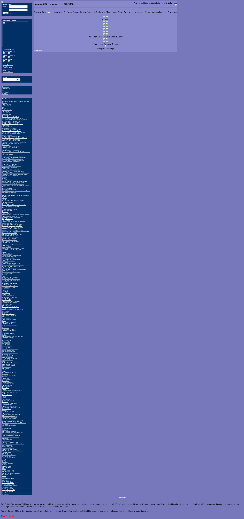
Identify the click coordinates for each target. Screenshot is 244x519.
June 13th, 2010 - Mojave (9, 164)
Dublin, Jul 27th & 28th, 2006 (10, 251)
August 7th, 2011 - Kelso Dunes (11, 131)
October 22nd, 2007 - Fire (9, 223)
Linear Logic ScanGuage (9, 283)
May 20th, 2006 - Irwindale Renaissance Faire (15, 231)
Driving (4, 397)
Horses (4, 476)
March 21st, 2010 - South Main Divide (13, 171)
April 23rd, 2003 (7, 354)
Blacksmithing (6, 145)
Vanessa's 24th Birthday (9, 418)
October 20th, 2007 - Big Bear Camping (14, 221)
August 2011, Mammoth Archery (11, 133)
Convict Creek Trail (7, 126)
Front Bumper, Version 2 (9, 365)
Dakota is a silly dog (8, 350)
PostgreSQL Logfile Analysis (10, 307)
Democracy (5, 328)
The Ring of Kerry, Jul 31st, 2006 (11, 244)
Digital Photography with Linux (11, 263)
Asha (3, 316)
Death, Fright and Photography (11, 272)
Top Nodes (5, 332)
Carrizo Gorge (6, 168)
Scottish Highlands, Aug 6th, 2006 (12, 226)
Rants (4, 396)
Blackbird (4, 462)
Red (3, 153)
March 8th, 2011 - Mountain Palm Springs (14, 142)
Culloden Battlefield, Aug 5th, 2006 (12, 230)
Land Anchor (6, 112)
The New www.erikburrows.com (11, 473)
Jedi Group (5, 494)
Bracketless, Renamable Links (11, 407)
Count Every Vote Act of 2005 (11, 280)
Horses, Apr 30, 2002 (8, 457)
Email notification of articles (10, 434)
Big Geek (5, 212)
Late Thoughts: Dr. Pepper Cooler (12, 390)
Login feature (6, 441)
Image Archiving (6, 281)
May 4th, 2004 (6, 300)
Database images (7, 382)
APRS (4, 459)
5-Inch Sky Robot (7, 104)
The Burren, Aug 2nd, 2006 (10, 235)
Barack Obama (6, 213)
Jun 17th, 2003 (6, 347)
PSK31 (4, 469)
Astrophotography (7, 202)
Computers (5, 480)
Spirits (4, 321)
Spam (4, 308)
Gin (3, 107)
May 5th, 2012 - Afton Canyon (11, 122)
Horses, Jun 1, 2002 (8, 446)
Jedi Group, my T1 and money (11, 414)
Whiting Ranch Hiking (8, 260)
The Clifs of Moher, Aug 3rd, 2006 (12, 234)
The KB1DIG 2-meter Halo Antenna (12, 336)
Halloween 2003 (7, 323)
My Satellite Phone (7, 360)
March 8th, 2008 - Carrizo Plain (11, 217)
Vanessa (50, 12)
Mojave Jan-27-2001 (8, 488)
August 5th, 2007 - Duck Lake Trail (12, 227)
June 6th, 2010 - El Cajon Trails (11, 165)
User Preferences (7, 439)
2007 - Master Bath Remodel (10, 241)
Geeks (4, 477)
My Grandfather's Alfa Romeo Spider (13, 216)
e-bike (4, 70)
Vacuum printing (7, 69)
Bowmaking (5, 115)
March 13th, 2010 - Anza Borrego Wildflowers (15, 172)
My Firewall (5, 413)
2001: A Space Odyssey (9, 455)
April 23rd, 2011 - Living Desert (11, 139)
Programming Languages (9, 485)
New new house (7, 379)
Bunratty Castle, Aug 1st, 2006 (11, 237)
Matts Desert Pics (7, 481)
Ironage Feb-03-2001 (8, 490)
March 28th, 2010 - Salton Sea (11, 170)
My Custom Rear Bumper (9, 417)
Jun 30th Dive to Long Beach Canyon (13, 420)
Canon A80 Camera (8, 295)
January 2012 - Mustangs (9, 128)
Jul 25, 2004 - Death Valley (10, 297)
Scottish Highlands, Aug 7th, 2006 (12, 224)
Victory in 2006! (6, 246)
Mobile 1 (4, 376)
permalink (38, 51)
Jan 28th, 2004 (6, 311)
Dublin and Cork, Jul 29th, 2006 (11, 249)
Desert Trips (5, 388)
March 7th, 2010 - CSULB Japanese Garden (15, 174)
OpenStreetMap (7, 179)
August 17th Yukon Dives (9, 403)
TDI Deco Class (6, 456)
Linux (3, 393)
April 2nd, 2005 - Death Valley (11, 279)
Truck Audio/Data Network (9, 240)
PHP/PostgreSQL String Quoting (11, 421)
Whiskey (4, 198)
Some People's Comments (10, 348)
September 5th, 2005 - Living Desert (13, 265)
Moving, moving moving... (9, 375)
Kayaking (5, 290)
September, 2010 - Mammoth (10, 150)
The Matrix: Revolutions (9, 322)
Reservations (6, 399)
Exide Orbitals (6, 318)
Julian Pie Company (8, 333)
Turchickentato (6, 114)
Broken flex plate (7, 188)
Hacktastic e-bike (7, 110)
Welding (4, 410)
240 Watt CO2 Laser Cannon (10, 427)
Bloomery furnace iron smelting (11, 161)
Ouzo (3, 326)
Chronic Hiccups (7, 298)
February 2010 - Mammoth (10, 175)
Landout (5, 66)
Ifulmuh (4, 389)
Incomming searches (8, 337)
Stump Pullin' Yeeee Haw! (9, 302)
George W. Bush (7, 395)
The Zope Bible (6, 467)
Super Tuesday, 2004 (8, 287)
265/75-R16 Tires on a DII (9, 392)
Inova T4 (4, 276)
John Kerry (5, 288)
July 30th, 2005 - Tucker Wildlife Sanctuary (14, 269)
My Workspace (6, 428)
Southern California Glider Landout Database (15, 101)
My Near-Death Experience (10, 362)
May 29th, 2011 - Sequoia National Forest (14, 138)
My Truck (4, 464)
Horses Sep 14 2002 (8, 400)
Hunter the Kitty (6, 474)
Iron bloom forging (7, 154)
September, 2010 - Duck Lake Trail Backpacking (16, 152)
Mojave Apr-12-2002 (8, 470)
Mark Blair (5, 93)
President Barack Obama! (9, 209)
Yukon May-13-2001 (8, 478)
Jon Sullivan (5, 92)
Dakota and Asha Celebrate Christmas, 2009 (15, 181)
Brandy (4, 199)
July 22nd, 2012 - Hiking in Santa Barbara (14, 119)
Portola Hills (5, 378)
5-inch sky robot (7, 67)
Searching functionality (9, 425)
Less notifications (7, 404)
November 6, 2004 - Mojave (10, 286)
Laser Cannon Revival (8, 364)
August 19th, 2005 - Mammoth (11, 266)
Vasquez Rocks (6, 466)
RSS (3, 193)
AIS (3, 207)
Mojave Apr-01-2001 (8, 484)
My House (5, 374)
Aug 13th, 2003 (6, 340)
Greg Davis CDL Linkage (9, 325)
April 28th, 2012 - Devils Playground (12, 124)
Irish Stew (5, 291)
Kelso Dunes (6, 386)
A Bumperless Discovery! (9, 416)
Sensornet (5, 203)
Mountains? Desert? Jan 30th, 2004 (12, 309)
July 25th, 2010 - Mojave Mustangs (12, 158)
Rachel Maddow (7, 210)
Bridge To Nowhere (7, 219)
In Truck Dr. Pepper (7, 383)
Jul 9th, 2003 (6, 344)
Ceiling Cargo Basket (8, 314)
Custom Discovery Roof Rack (10, 117)
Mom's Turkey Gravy (8, 329)
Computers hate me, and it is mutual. (13, 443)
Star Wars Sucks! (7, 445)
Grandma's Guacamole (9, 330)
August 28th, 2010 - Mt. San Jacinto (13, 156)
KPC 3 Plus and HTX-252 (9, 372)
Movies (4, 460)
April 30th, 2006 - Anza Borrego (11, 255)
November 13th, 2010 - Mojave (11, 146)
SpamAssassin (6, 367)
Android (4, 149)
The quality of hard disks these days (12, 432)
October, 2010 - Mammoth (9, 147)
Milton (4, 371)
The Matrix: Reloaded (8, 351)
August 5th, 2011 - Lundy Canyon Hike (13, 132)
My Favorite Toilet (7, 385)
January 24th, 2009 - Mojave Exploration (14, 205)
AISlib (4, 178)
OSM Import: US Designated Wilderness (14, 157)
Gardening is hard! (7, 339)
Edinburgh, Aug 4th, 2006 (9, 233)
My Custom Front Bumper (9, 406)
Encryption (5, 312)
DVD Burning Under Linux (9, 358)
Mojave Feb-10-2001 (8, 483)
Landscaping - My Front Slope (11, 301)
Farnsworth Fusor (8, 72)
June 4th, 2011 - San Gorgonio (11, 136)
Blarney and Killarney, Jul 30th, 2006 (13, 248)
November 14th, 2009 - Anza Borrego (13, 184)
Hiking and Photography (9, 267)
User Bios (5, 438)
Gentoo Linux (6, 284)
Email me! (122, 497)
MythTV (4, 274)
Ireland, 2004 (6, 294)
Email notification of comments (11, 435)
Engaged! (5, 262)
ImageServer (6, 88)
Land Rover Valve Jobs (9, 319)
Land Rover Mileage (8, 448)
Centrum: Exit (6, 242)
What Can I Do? (7, 253)
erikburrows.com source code (10, 436)
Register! (11, 13)
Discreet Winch (6, 409)
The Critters (5, 368)
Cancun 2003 (6, 343)
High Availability (6, 220)
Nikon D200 (5, 245)
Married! (4, 252)
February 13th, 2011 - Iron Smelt (11, 143)
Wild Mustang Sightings (9, 192)
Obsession (5, 402)
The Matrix (5, 453)
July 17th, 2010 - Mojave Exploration (13, 160)
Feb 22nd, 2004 (7, 304)
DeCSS (4, 335)
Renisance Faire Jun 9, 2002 (10, 442)
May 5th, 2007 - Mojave (9, 238)
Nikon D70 (5, 270)
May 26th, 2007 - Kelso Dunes (11, 228)
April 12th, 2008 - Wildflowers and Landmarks (15, 214)
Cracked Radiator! (7, 355)
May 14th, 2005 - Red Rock (10, 277)
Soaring (4, 103)
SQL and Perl (6, 341)
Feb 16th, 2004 (6, 305)
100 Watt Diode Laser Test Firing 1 (12, 450)
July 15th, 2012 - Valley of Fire (11, 121)
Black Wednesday (7, 357)
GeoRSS (4, 177)
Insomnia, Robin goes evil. (10, 449)
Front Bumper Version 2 (9, 315)
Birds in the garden (7, 135)
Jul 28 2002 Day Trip (8, 411)
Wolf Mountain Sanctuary (9, 167)
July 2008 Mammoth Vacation (10, 206)
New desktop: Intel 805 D (9, 256)
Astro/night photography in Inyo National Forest (16, 191)
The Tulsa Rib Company (9, 431)
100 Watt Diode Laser (8, 471)
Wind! (3, 361)
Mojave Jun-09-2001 (8, 491)
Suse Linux (5, 381)
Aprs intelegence (7, 346)
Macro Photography (8, 258)
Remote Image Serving (9, 189)
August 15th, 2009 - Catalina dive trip (13, 200)
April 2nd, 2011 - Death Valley (11, 140)
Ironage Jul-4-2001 (7, 487)
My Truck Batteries (7, 463)
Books (4, 108)
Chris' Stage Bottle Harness (10, 353)
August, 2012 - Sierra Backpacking (12, 118)
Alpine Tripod (6, 125)
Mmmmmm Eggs (7, 273)
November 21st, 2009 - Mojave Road (13, 182)
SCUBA (4, 492)
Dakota (4, 369)
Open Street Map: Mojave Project (12, 163)
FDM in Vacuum (6, 105)
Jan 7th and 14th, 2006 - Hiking (11, 259)
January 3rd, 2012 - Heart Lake (11, 129)
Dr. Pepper (5, 429)
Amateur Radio (6, 452)
